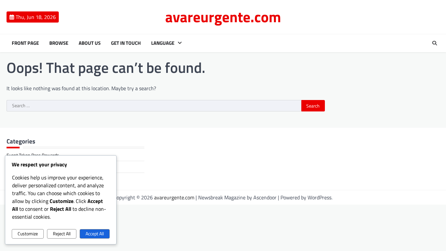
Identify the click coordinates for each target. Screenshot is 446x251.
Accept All (95, 233)
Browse (58, 43)
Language (162, 43)
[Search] (434, 43)
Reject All (62, 233)
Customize (28, 233)
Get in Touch (126, 43)
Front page (25, 43)
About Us (90, 43)
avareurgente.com (223, 17)
